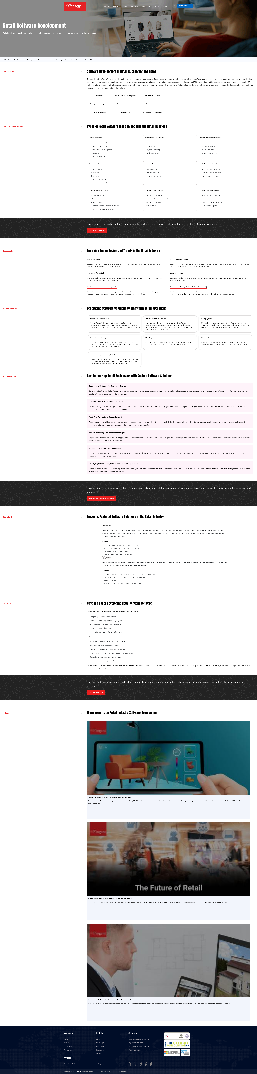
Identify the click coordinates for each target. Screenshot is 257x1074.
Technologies (29, 60)
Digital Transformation (135, 1043)
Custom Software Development (138, 1039)
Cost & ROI (88, 60)
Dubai (89, 1064)
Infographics (100, 1050)
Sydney (83, 1064)
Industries (135, 6)
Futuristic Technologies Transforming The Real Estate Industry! (110, 898)
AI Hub (115, 6)
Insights (156, 6)
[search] (174, 6)
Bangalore (101, 1064)
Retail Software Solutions (12, 60)
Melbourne (75, 1064)
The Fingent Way (61, 60)
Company (166, 6)
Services (107, 6)
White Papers (100, 1043)
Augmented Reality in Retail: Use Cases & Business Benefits (109, 797)
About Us (67, 1039)
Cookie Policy (122, 1071)
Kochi (94, 1064)
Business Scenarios (45, 60)
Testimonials (68, 1046)
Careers (67, 1043)
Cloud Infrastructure (134, 1050)
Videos (98, 1053)
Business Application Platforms (138, 1046)
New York (67, 1064)
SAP (130, 1053)
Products (125, 6)
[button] (97, 230)
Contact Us (68, 1050)
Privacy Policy (106, 1071)
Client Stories (76, 60)
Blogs (98, 1039)
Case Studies (146, 6)
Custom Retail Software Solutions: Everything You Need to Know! (111, 1000)
